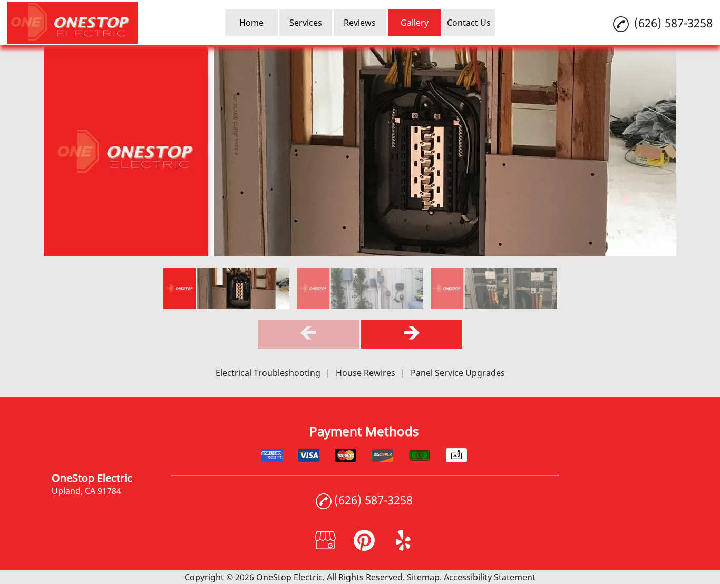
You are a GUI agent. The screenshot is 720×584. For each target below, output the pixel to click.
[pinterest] (364, 547)
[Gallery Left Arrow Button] (308, 334)
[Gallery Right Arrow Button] (411, 334)
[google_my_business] (325, 547)
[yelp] (403, 547)
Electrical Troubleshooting (268, 373)
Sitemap (423, 577)
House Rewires (365, 373)
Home (251, 22)
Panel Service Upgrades (458, 373)
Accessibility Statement (490, 577)
